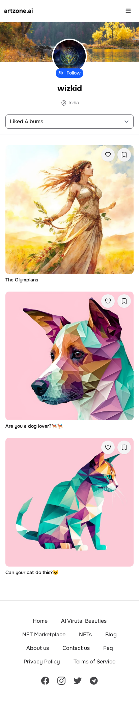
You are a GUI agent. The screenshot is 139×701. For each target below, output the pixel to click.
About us (37, 648)
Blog (111, 634)
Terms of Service (94, 661)
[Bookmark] (124, 155)
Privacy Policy (42, 661)
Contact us (76, 648)
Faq (108, 648)
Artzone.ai (18, 11)
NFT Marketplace (43, 634)
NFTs (85, 634)
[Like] (108, 155)
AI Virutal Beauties (84, 620)
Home (40, 620)
